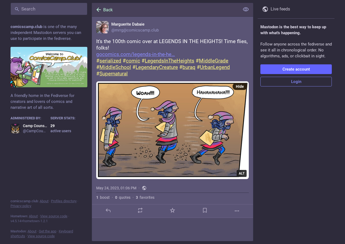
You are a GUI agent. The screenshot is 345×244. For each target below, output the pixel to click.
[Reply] (108, 210)
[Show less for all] (246, 9)
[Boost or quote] (140, 210)
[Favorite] (172, 210)
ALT (241, 173)
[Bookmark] (205, 210)
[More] (237, 211)
